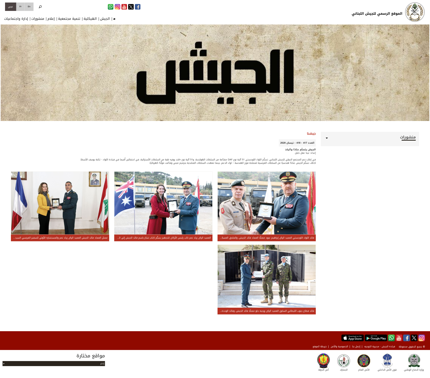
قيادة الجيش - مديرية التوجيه (379, 346)
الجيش (105, 18)
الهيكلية (90, 18)
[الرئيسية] (415, 12)
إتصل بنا (356, 346)
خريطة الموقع (320, 346)
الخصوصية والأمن (339, 346)
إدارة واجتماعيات (16, 18)
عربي (10, 6)
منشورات (37, 18)
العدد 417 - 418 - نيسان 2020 (297, 143)
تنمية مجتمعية (69, 18)
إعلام (51, 18)
